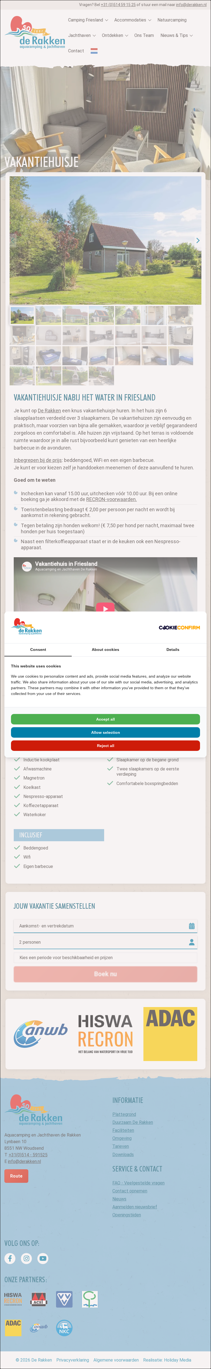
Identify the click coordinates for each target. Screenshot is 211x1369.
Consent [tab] (38, 649)
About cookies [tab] (105, 649)
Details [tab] (172, 649)
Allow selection (105, 732)
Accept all (105, 719)
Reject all (105, 745)
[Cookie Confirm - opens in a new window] (179, 627)
